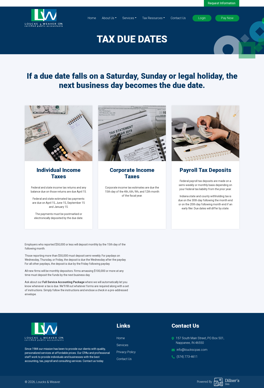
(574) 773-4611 (187, 356)
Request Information (221, 3)
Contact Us (178, 18)
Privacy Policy (126, 352)
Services (128, 18)
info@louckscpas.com (192, 350)
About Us (108, 18)
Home (92, 18)
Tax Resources (152, 18)
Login (202, 18)
